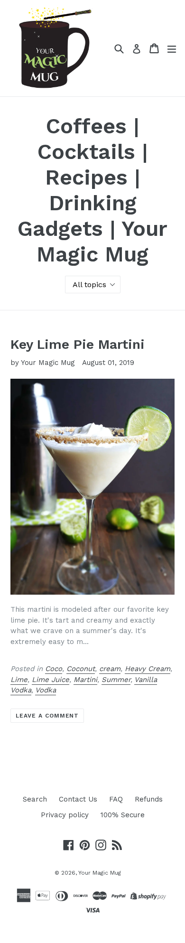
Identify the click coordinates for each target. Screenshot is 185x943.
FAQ (116, 799)
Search (35, 799)
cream (109, 668)
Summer (116, 679)
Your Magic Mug (99, 872)
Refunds (149, 799)
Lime (19, 679)
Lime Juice (50, 679)
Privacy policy (65, 815)
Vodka (45, 690)
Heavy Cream (147, 668)
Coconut (80, 668)
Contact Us (78, 799)
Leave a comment (47, 715)
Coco (53, 668)
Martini (85, 679)
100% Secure (123, 815)
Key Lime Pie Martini (77, 344)
